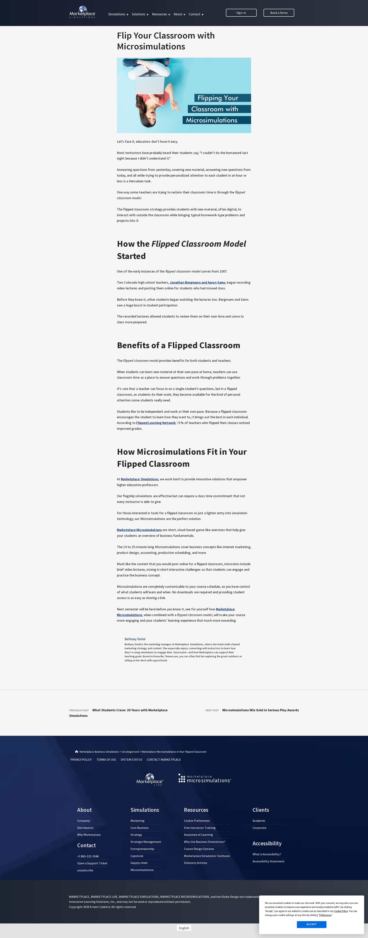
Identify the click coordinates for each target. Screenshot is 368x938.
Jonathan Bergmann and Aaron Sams (197, 282)
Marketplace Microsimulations (139, 530)
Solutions (138, 14)
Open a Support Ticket (92, 863)
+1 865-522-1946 (88, 856)
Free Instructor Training (200, 828)
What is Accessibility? (267, 854)
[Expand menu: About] (184, 15)
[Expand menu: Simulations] (127, 15)
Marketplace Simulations (139, 479)
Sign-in (241, 13)
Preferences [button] (325, 915)
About (178, 14)
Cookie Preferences (197, 821)
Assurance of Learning (198, 835)
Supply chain (139, 863)
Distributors (85, 828)
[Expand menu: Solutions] (148, 15)
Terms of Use (106, 759)
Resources (159, 14)
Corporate (259, 828)
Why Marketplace (89, 835)
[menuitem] (184, 928)
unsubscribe (85, 870)
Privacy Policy (81, 759)
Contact (194, 14)
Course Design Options (199, 849)
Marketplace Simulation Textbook (207, 856)
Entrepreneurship (142, 849)
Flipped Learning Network (156, 423)
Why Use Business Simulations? (204, 842)
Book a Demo (279, 13)
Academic (259, 821)
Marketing (138, 821)
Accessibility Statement (268, 861)
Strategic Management (146, 842)
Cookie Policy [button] (341, 911)
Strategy (136, 835)
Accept (311, 924)
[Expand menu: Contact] (203, 15)
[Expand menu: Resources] (169, 15)
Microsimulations (142, 870)
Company (83, 821)
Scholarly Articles (195, 863)
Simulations (116, 14)
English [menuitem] (184, 928)
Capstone (137, 856)
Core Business (140, 828)
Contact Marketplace (164, 759)
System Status (131, 759)
